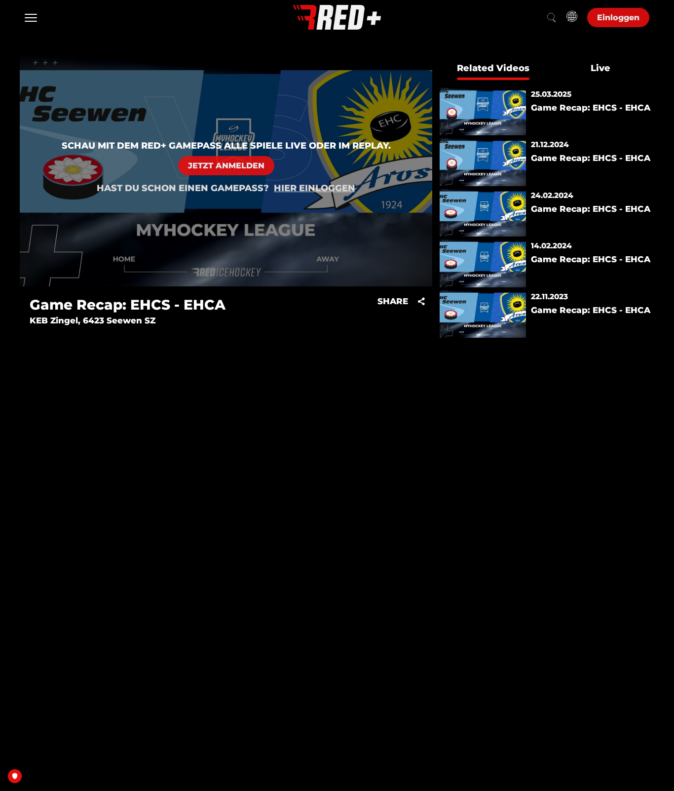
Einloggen (618, 17)
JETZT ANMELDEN (226, 165)
